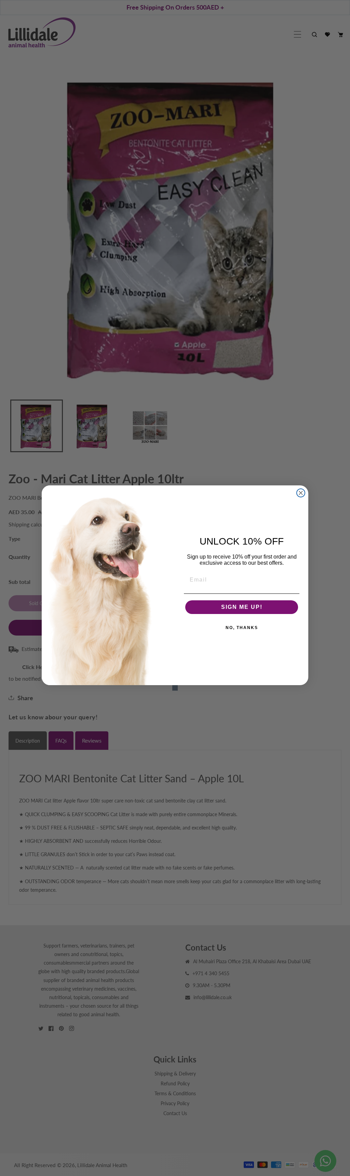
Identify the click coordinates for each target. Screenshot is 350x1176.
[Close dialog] (301, 493)
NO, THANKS (242, 627)
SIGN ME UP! (241, 607)
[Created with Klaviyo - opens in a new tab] (175, 688)
